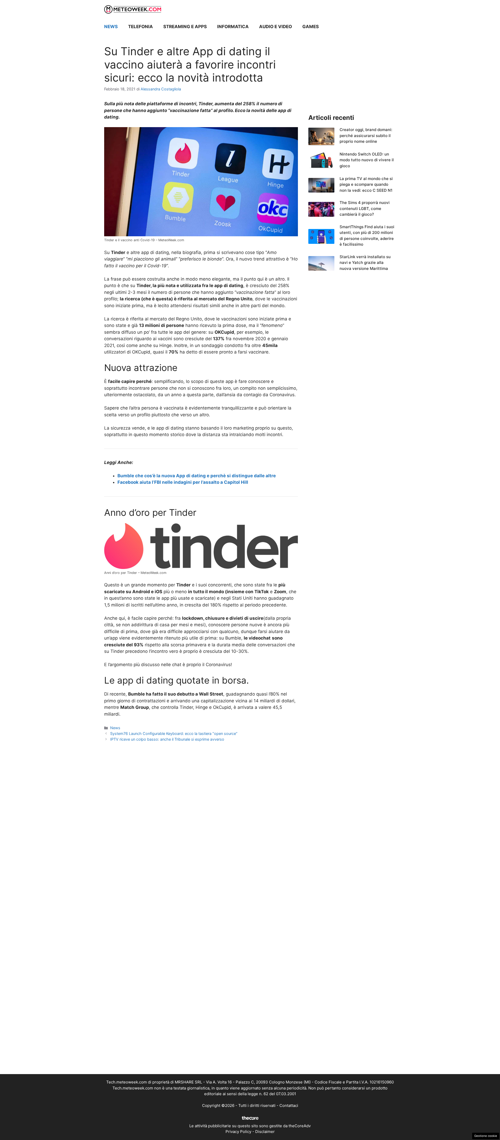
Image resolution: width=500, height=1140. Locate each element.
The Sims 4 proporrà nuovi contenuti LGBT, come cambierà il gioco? (365, 208)
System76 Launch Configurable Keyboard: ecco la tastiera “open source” (174, 733)
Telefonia (140, 26)
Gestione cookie (485, 1136)
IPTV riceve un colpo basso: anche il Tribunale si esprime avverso (167, 739)
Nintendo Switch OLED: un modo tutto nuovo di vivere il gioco (367, 160)
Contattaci (288, 1105)
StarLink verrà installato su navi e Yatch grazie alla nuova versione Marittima (365, 262)
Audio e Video (275, 26)
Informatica (233, 26)
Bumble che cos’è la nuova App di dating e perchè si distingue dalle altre (196, 475)
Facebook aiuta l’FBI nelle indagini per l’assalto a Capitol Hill (182, 482)
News (111, 26)
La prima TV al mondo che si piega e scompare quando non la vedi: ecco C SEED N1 (366, 184)
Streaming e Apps (185, 26)
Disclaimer (265, 1131)
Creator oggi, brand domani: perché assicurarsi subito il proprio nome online (366, 135)
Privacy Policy (238, 1131)
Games (310, 26)
